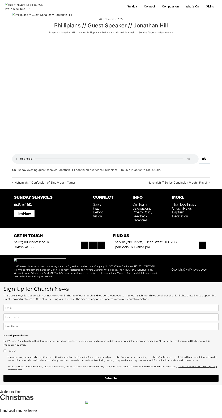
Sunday (132, 6)
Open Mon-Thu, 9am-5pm (131, 247)
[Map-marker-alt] (202, 245)
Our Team (140, 204)
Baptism (178, 212)
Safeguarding (142, 208)
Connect (149, 6)
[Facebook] (93, 245)
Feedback (140, 216)
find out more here (18, 410)
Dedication (180, 216)
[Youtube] (101, 245)
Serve (97, 204)
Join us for (10, 391)
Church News (182, 208)
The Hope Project (184, 204)
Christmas (17, 397)
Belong (98, 212)
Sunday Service (164, 32)
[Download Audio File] (204, 159)
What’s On (192, 6)
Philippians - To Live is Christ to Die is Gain (111, 32)
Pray (96, 208)
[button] (133, 6)
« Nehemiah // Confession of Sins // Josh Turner (43, 182)
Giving (210, 6)
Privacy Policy (142, 212)
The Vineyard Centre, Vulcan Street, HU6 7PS (145, 242)
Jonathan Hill (68, 32)
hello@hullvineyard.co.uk (31, 242)
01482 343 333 (24, 247)
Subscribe (111, 378)
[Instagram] (85, 245)
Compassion (170, 6)
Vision (97, 216)
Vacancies (140, 220)
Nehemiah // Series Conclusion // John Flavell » (179, 182)
